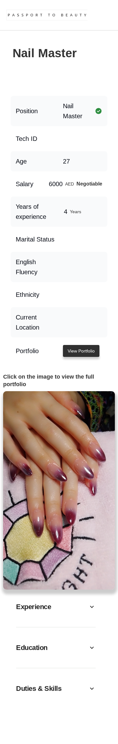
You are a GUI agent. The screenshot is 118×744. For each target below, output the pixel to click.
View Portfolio (81, 350)
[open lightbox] (59, 490)
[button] (56, 607)
